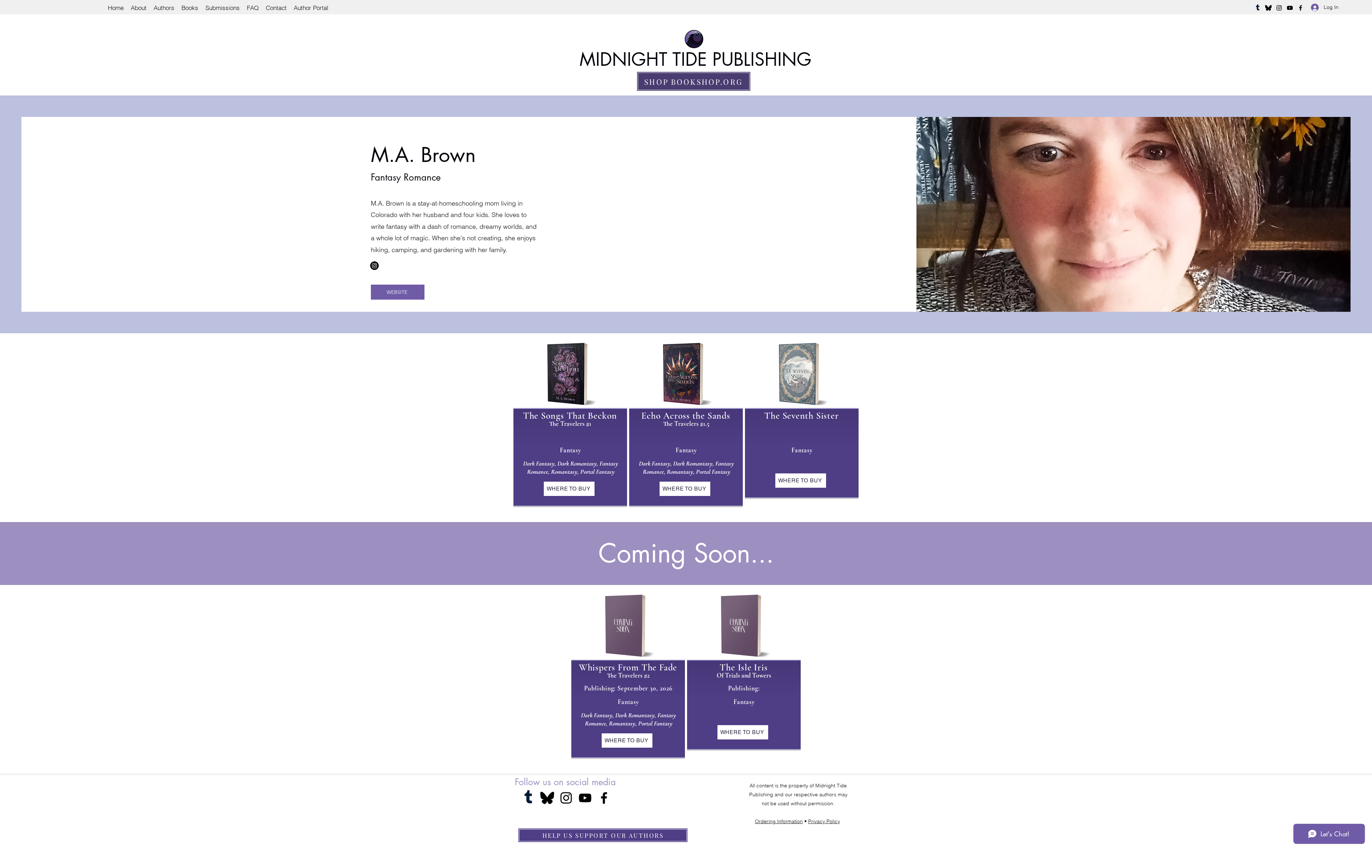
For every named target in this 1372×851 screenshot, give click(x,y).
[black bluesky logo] (1268, 7)
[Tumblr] (1257, 7)
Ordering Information (779, 821)
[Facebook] (1300, 7)
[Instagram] (1279, 7)
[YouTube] (1289, 7)
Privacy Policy (824, 821)
